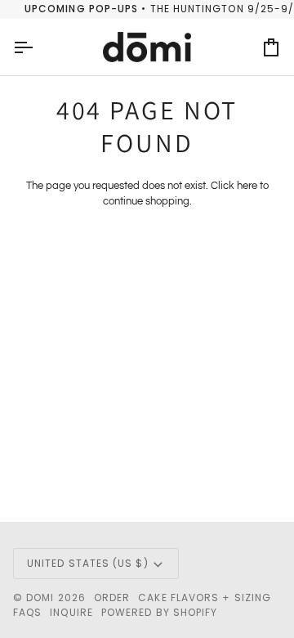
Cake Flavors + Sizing (204, 597)
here (247, 185)
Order (112, 597)
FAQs (27, 612)
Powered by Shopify (159, 612)
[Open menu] (37, 47)
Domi (40, 597)
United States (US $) (88, 563)
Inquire (71, 612)
